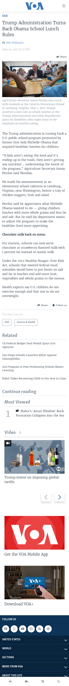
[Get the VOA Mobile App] (34, 533)
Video (10, 432)
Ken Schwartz (15, 42)
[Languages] (42, 681)
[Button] (61, 57)
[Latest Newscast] (10, 681)
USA (5, 16)
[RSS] (39, 628)
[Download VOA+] (34, 582)
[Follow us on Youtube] (22, 628)
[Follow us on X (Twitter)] (14, 628)
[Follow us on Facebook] (5, 628)
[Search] (58, 681)
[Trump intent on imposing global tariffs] (34, 457)
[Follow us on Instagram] (31, 628)
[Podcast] (48, 628)
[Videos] (26, 681)
